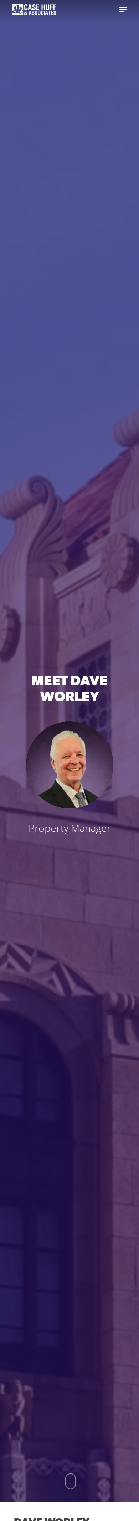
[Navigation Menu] (123, 9)
